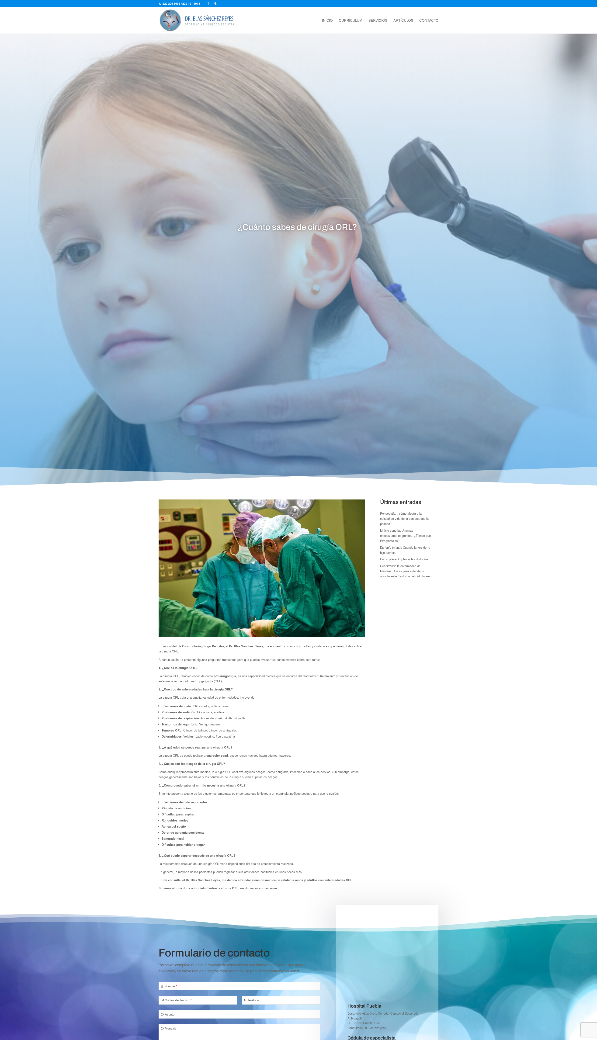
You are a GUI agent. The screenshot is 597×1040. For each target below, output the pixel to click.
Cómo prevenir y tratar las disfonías (404, 559)
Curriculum (350, 21)
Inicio (327, 21)
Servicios (377, 21)
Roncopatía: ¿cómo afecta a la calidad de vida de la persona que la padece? (404, 518)
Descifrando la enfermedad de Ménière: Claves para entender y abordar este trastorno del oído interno (405, 571)
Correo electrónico (178, 1000)
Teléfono (253, 1000)
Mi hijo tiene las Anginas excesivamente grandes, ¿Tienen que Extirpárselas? (405, 535)
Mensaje (172, 1028)
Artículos (403, 21)
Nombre (170, 986)
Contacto (428, 21)
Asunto (171, 1014)
